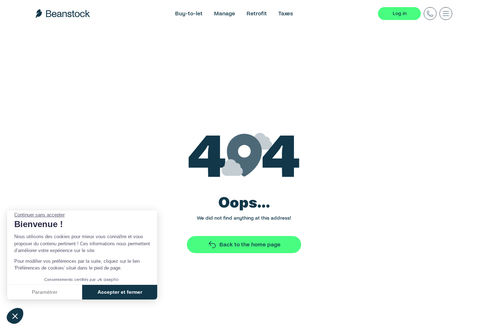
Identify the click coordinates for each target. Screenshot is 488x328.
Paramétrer (45, 292)
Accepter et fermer (120, 292)
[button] (15, 315)
